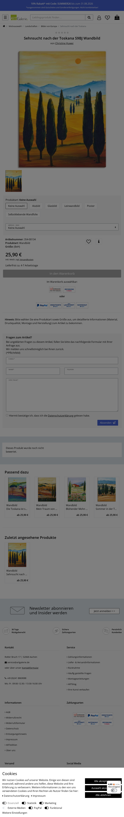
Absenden (105, 422)
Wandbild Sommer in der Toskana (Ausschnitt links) (107, 507)
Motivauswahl (14, 26)
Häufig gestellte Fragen (79, 673)
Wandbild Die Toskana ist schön (17, 507)
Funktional (56, 808)
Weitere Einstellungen (14, 812)
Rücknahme (73, 667)
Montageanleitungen (78, 678)
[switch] (114, 790)
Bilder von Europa (49, 26)
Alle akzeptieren (103, 781)
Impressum (11, 739)
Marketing (50, 803)
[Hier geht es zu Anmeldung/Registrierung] (99, 17)
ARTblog (71, 684)
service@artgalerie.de (18, 662)
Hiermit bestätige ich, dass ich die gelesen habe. (49, 415)
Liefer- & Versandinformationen (83, 662)
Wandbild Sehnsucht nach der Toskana (17, 572)
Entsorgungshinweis (16, 734)
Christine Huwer (64, 43)
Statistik (31, 803)
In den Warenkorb (62, 273)
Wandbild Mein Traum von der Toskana (47, 507)
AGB (7, 712)
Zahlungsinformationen (79, 656)
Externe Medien (17, 808)
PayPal (38, 808)
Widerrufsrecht (13, 717)
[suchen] (89, 17)
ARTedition (11, 744)
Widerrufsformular (15, 723)
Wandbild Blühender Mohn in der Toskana (77, 507)
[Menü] (119, 782)
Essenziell (13, 803)
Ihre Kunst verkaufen (78, 689)
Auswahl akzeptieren (103, 788)
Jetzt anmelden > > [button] (104, 611)
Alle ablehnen (103, 795)
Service (71, 647)
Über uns (10, 750)
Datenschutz (12, 728)
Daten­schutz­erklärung (17, 795)
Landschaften (31, 26)
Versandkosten (26, 259)
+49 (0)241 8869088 (16, 678)
